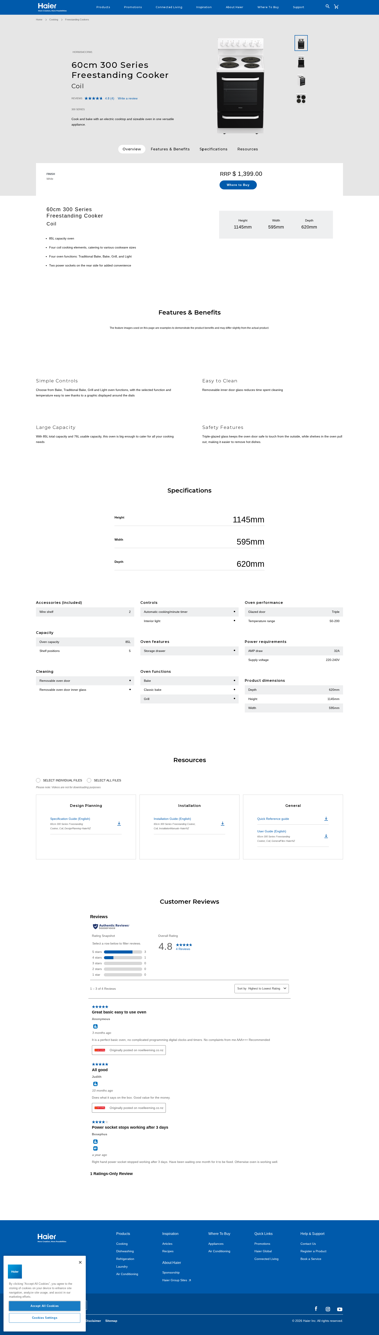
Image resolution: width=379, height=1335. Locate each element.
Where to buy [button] (268, 7)
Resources (247, 149)
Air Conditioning (127, 1274)
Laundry (122, 1266)
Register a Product (313, 1251)
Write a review (128, 98)
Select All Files (107, 780)
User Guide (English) (276, 835)
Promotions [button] (133, 7)
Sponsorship (171, 1272)
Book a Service (310, 1259)
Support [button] (298, 7)
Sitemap (111, 1320)
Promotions (262, 1243)
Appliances (215, 1243)
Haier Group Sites (175, 1280)
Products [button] (103, 7)
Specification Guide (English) (70, 823)
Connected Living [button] (169, 7)
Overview (132, 149)
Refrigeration (125, 1259)
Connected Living (266, 1259)
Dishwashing (125, 1251)
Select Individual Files (62, 780)
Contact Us (308, 1243)
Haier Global (263, 1251)
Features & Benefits (170, 149)
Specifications (214, 149)
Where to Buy (238, 185)
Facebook (316, 1309)
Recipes (167, 1251)
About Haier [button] (234, 7)
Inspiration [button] (204, 7)
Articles (167, 1243)
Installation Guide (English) (174, 823)
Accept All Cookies (44, 1306)
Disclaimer (93, 1320)
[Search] (327, 6)
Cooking (53, 19)
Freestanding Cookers (77, 19)
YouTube (339, 1309)
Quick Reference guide (273, 818)
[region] (45, 1293)
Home (39, 19)
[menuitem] (103, 7)
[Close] (80, 1262)
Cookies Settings (44, 1317)
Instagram (328, 1309)
